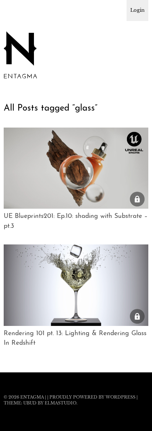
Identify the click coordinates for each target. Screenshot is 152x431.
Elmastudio (60, 403)
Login (137, 10)
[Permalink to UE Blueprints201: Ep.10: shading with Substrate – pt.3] (76, 206)
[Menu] (13, 9)
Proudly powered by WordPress (92, 397)
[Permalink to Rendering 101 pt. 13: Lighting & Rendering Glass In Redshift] (76, 323)
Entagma (32, 397)
